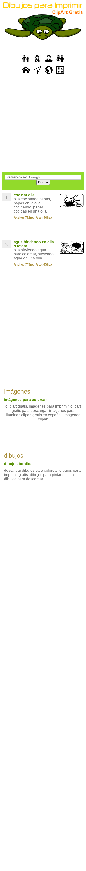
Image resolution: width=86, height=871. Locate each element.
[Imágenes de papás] (48, 63)
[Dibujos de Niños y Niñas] (60, 63)
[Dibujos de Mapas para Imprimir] (48, 74)
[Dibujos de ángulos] (37, 74)
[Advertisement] (43, 124)
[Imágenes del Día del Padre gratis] (26, 63)
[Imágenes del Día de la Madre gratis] (37, 63)
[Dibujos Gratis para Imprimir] (26, 74)
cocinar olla (24, 195)
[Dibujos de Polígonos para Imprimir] (60, 74)
